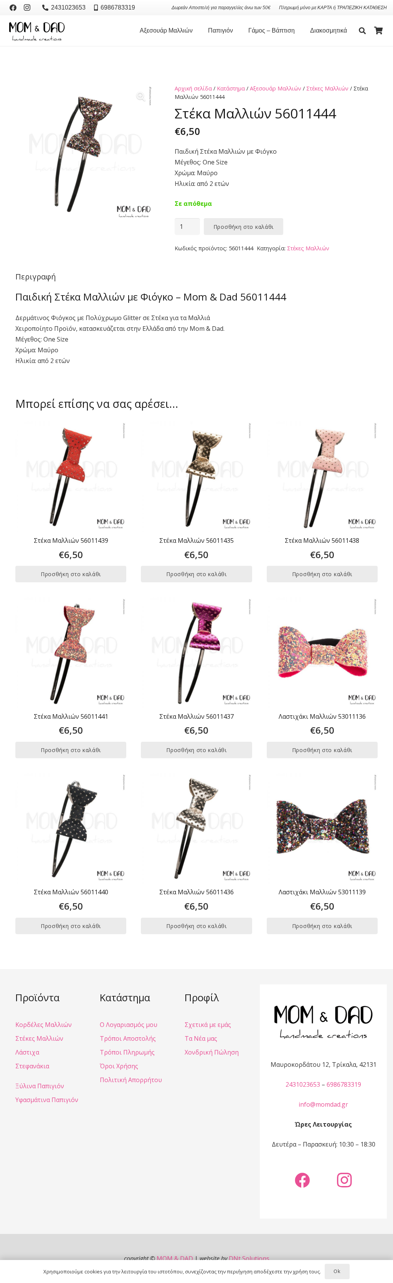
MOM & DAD (175, 1258)
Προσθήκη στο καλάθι (243, 226)
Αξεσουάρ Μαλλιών (275, 88)
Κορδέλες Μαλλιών (43, 1024)
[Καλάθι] (378, 30)
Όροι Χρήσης (119, 1066)
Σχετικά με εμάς (208, 1024)
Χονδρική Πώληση (212, 1052)
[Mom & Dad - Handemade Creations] (37, 30)
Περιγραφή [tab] (35, 276)
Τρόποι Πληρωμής (127, 1052)
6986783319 (344, 1084)
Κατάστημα (231, 88)
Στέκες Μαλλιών (327, 88)
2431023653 (303, 1084)
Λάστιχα (27, 1052)
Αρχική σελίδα (193, 88)
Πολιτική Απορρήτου (131, 1080)
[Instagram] (27, 8)
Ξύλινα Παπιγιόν (39, 1086)
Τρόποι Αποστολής (128, 1038)
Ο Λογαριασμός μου (128, 1024)
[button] (196, 30)
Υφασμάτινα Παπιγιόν (46, 1100)
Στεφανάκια (32, 1066)
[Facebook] (13, 8)
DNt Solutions (249, 1258)
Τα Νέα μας (201, 1038)
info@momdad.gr (323, 1104)
